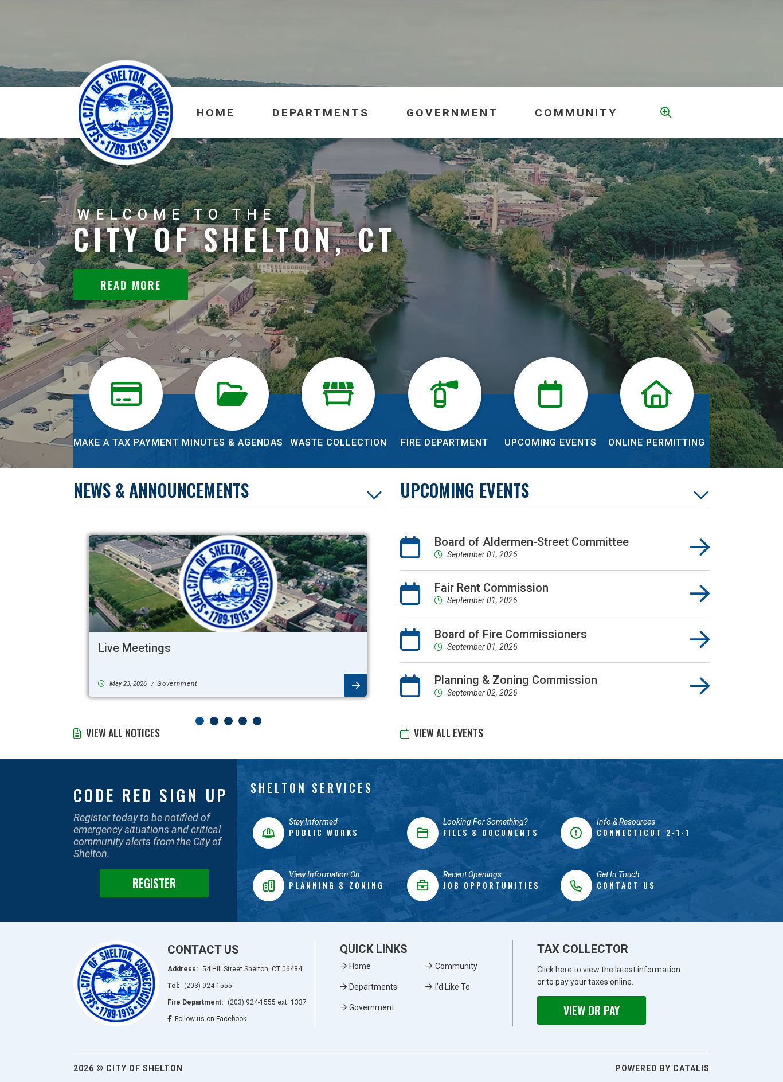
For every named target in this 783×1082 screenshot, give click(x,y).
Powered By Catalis (662, 1068)
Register (154, 883)
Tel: (199, 986)
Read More (130, 284)
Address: (234, 969)
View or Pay (591, 1010)
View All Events (448, 732)
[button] (199, 721)
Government (371, 1007)
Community (456, 966)
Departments (373, 986)
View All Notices (123, 732)
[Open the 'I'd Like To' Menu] (663, 112)
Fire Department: (237, 1002)
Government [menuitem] (452, 112)
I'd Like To (452, 986)
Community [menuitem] (576, 112)
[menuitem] (216, 112)
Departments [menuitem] (320, 112)
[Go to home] (116, 983)
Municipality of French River (125, 112)
